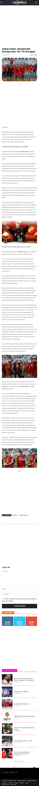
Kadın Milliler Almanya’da (22, 704)
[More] (23, 519)
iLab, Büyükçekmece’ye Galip (23, 740)
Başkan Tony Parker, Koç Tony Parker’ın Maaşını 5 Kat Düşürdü (24, 679)
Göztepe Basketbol (23, 515)
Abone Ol (31, 617)
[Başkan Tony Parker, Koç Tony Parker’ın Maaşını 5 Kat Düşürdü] (7, 679)
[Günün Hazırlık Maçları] (7, 692)
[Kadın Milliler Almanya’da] (7, 704)
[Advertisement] (19, 28)
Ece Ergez (15, 515)
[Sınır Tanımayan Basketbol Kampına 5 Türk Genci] (7, 753)
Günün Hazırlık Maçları (21, 691)
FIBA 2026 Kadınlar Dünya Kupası (24, 716)
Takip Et (7, 617)
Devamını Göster (18, 761)
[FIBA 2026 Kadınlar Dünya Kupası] (7, 716)
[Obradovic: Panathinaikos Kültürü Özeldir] (7, 728)
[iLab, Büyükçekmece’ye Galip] (7, 741)
